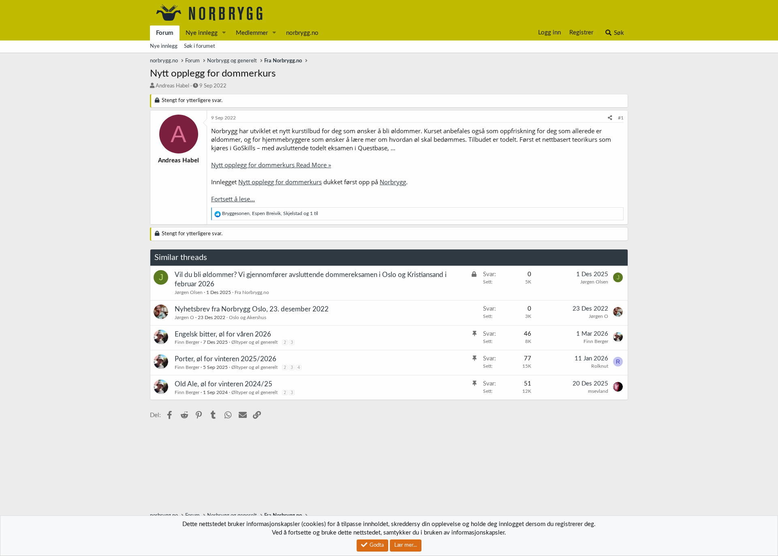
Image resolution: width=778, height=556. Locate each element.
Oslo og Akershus (247, 317)
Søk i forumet (199, 46)
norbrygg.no (302, 33)
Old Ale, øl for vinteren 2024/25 (223, 384)
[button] (224, 33)
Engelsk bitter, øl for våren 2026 (223, 334)
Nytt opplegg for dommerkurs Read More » (271, 165)
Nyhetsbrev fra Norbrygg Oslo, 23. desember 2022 (252, 309)
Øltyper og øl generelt (254, 342)
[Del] (610, 118)
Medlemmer (252, 33)
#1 (621, 117)
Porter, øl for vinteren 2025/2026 (225, 359)
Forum (164, 33)
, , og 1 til (270, 213)
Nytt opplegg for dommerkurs (280, 182)
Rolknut (599, 366)
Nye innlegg (202, 33)
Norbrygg (393, 182)
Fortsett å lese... (233, 199)
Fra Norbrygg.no (252, 292)
